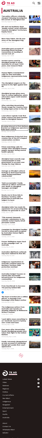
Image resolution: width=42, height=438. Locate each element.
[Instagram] (38, 383)
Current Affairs (8, 395)
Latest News (7, 379)
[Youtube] (38, 387)
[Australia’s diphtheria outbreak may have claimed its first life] (34, 255)
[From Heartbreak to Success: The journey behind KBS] (34, 289)
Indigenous (7, 401)
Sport (5, 411)
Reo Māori (6, 398)
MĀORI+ (5, 433)
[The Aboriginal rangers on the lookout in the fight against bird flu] (34, 86)
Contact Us (7, 426)
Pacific (5, 414)
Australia (6, 417)
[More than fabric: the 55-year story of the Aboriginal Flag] (34, 41)
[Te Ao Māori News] (10, 374)
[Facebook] (38, 379)
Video (5, 382)
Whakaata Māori (9, 430)
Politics (5, 392)
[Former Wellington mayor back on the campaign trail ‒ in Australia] (34, 244)
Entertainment (8, 408)
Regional (6, 389)
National (6, 385)
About (5, 423)
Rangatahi (6, 405)
